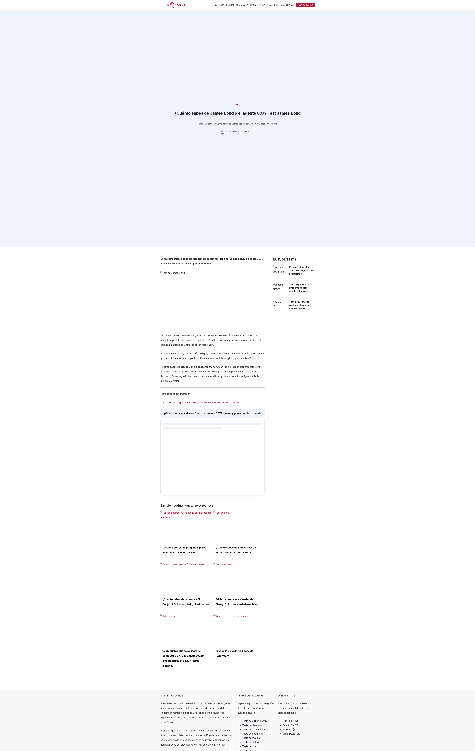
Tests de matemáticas (254, 729)
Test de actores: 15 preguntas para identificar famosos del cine (183, 550)
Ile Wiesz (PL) (290, 729)
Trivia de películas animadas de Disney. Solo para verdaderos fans (236, 602)
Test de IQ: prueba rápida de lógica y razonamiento (299, 305)
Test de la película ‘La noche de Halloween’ (234, 653)
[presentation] (279, 269)
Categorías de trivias (281, 5)
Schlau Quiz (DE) (292, 733)
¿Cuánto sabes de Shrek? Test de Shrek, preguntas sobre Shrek (235, 550)
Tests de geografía (252, 733)
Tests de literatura (252, 725)
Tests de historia (251, 742)
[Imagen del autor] (222, 131)
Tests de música (251, 738)
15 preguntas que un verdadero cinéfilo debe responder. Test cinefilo (202, 402)
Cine (264, 5)
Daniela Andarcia (232, 131)
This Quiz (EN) (290, 721)
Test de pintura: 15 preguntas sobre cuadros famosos (299, 287)
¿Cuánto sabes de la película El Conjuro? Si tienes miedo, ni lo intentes (185, 602)
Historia (255, 5)
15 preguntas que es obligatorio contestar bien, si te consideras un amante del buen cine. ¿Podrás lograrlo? (183, 658)
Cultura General (224, 5)
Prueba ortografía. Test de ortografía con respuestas (301, 270)
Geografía (242, 5)
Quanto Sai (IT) (291, 725)
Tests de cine (249, 746)
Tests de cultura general (255, 721)
